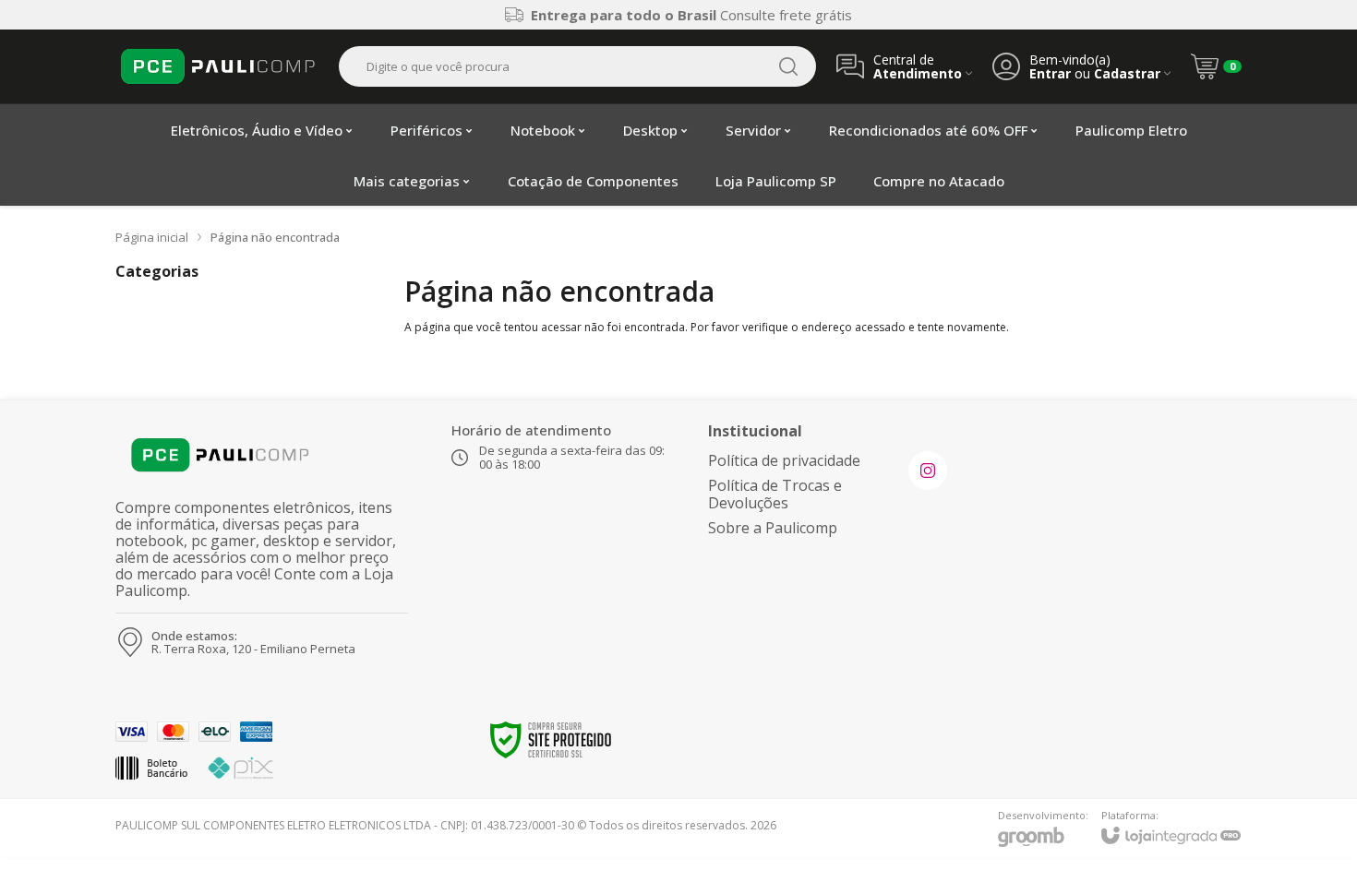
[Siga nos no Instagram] (927, 470)
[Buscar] (788, 66)
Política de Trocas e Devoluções (775, 494)
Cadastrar (1127, 73)
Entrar (1050, 73)
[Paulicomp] (216, 67)
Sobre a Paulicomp (772, 528)
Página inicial (151, 237)
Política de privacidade (784, 460)
